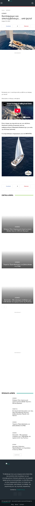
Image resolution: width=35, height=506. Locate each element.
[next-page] (5, 307)
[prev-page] (3, 307)
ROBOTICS (14, 408)
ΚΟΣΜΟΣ (8, 10)
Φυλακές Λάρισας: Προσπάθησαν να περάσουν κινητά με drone (21, 447)
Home (3, 10)
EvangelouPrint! (6, 502)
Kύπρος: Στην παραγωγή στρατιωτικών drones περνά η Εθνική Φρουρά (17, 230)
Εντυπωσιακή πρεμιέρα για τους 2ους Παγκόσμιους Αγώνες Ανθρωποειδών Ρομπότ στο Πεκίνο (22, 413)
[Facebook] (15, 494)
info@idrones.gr (20, 489)
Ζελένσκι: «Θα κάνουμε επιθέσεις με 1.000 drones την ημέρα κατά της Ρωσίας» (17, 301)
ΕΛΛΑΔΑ (14, 444)
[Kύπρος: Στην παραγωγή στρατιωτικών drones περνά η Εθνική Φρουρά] (17, 215)
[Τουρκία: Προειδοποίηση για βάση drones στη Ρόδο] (17, 250)
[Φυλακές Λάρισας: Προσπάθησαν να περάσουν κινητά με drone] (6, 447)
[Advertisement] (17, 71)
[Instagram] (19, 494)
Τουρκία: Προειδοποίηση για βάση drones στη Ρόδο (17, 265)
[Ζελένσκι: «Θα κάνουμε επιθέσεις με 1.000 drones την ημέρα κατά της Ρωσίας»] (17, 286)
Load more (17, 455)
